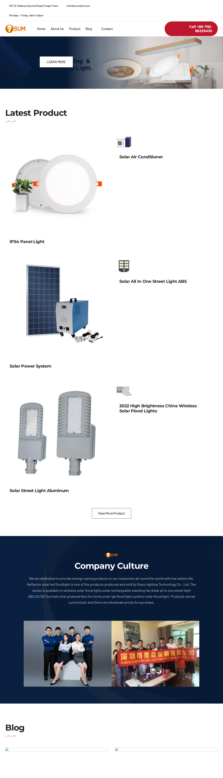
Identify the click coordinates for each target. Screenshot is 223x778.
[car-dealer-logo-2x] (15, 26)
